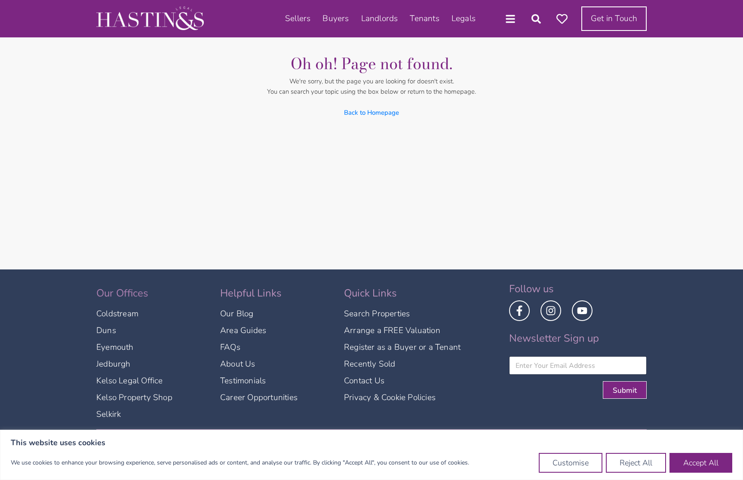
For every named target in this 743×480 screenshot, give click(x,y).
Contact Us (364, 380)
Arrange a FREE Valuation (392, 330)
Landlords (379, 18)
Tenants (424, 18)
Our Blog (237, 313)
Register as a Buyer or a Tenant (402, 347)
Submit (625, 390)
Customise (571, 463)
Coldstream (117, 313)
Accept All (700, 463)
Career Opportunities (259, 397)
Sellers (297, 18)
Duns (106, 330)
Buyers (335, 18)
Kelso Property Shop (134, 397)
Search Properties (377, 313)
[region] (371, 455)
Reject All (636, 463)
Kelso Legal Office (129, 380)
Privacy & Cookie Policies (390, 397)
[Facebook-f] (519, 310)
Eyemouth (115, 347)
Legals (463, 18)
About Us (237, 364)
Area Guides (243, 330)
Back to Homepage (371, 112)
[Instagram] (550, 310)
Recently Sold (370, 364)
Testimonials (243, 380)
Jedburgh (113, 364)
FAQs (230, 347)
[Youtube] (582, 310)
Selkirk (108, 414)
